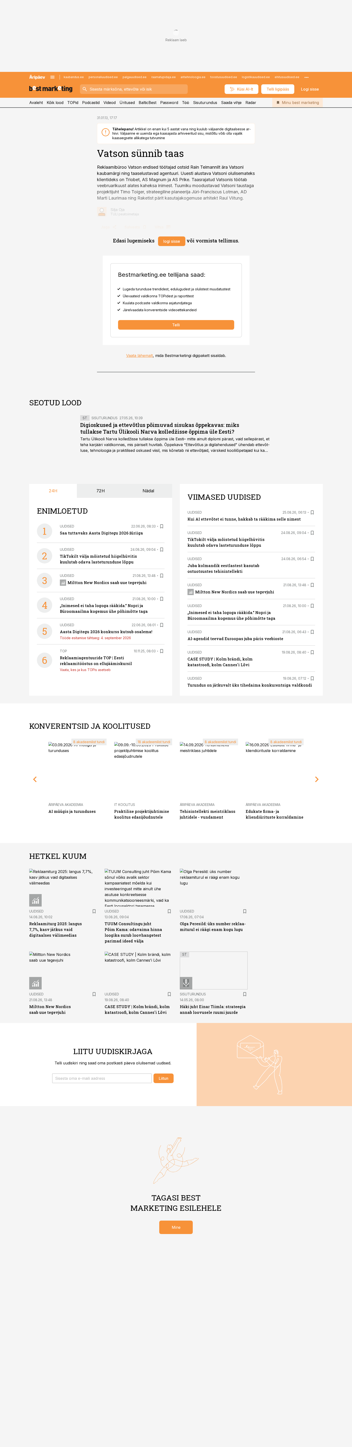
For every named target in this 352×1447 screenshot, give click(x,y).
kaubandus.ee (74, 77)
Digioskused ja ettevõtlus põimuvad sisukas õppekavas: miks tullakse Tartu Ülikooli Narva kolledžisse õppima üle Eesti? (159, 428)
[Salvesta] (162, 526)
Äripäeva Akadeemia (65, 805)
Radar (250, 102)
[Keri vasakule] (35, 779)
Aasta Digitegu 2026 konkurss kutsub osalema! (106, 631)
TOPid (72, 102)
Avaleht (36, 102)
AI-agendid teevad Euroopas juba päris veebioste (235, 638)
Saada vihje (231, 102)
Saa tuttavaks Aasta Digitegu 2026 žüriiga (101, 532)
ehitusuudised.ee (287, 77)
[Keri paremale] (317, 779)
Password (169, 102)
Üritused (127, 102)
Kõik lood (55, 102)
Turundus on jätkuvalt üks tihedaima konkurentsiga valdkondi (249, 685)
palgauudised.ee (135, 77)
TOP (63, 651)
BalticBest (147, 102)
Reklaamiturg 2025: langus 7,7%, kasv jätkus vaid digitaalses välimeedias (55, 929)
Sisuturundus (205, 102)
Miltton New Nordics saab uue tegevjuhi (107, 582)
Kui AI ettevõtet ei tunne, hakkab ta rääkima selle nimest (244, 519)
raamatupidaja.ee (163, 77)
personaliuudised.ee (103, 77)
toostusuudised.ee (223, 77)
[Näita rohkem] (306, 77)
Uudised (67, 526)
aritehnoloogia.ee (193, 77)
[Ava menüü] (52, 77)
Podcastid (91, 102)
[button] (102, 1078)
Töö (185, 102)
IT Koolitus (124, 805)
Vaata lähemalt (139, 355)
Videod (109, 102)
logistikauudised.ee (256, 77)
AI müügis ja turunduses (72, 811)
